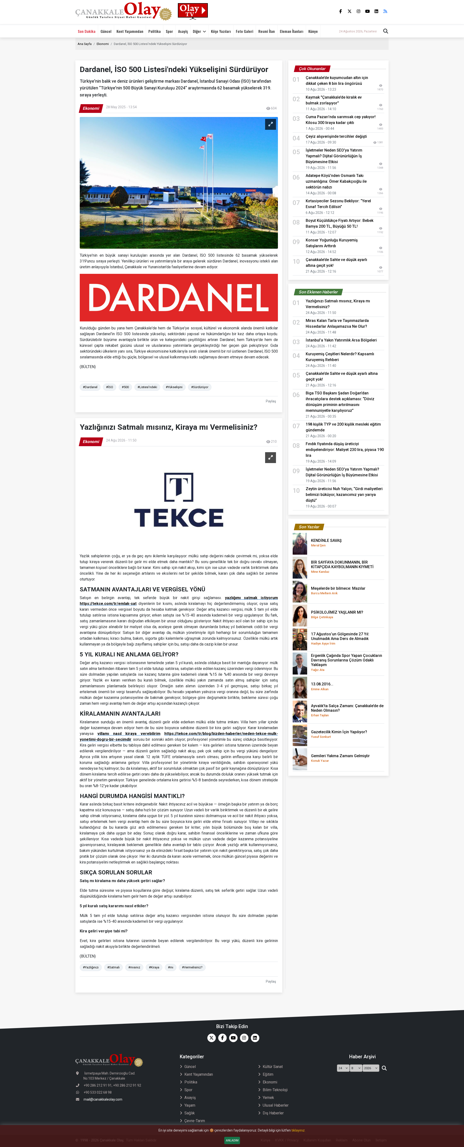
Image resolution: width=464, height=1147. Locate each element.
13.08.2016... (322, 686)
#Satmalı (113, 967)
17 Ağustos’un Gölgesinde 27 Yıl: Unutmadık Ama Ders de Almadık (340, 638)
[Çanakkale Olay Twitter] (210, 1038)
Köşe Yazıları (221, 31)
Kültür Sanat (273, 1066)
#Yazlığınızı (91, 967)
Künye (313, 31)
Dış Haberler (273, 1113)
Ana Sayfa (85, 44)
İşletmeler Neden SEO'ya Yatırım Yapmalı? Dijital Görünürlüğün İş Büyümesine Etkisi (334, 156)
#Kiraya (154, 967)
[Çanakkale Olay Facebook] (221, 1038)
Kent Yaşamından (129, 31)
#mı (170, 967)
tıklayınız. (298, 1130)
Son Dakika (86, 31)
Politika (154, 31)
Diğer (197, 31)
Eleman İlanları (291, 31)
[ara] (384, 1068)
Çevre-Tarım (194, 1120)
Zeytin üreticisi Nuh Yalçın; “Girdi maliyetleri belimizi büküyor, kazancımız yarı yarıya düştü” (344, 494)
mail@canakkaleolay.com (103, 1099)
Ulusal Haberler (276, 1105)
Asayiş (183, 31)
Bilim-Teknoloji (275, 1090)
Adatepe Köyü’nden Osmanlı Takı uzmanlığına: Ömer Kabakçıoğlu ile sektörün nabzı (336, 181)
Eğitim (268, 1074)
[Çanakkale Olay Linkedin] (253, 1038)
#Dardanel (90, 387)
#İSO (109, 387)
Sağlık (189, 1113)
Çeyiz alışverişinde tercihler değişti (336, 136)
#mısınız (134, 967)
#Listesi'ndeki (147, 387)
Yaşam (189, 1105)
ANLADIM (232, 1140)
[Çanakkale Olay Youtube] (232, 1038)
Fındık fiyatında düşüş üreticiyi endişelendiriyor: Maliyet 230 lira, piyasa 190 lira (345, 450)
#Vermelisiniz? (192, 967)
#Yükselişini (174, 387)
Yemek (268, 1097)
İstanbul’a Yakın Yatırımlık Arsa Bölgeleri (341, 340)
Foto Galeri (244, 31)
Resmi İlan (266, 31)
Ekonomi (103, 44)
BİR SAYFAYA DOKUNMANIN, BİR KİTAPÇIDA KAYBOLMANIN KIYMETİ (342, 567)
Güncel (106, 31)
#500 (125, 387)
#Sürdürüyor (199, 387)
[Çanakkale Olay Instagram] (243, 1038)
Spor (169, 31)
